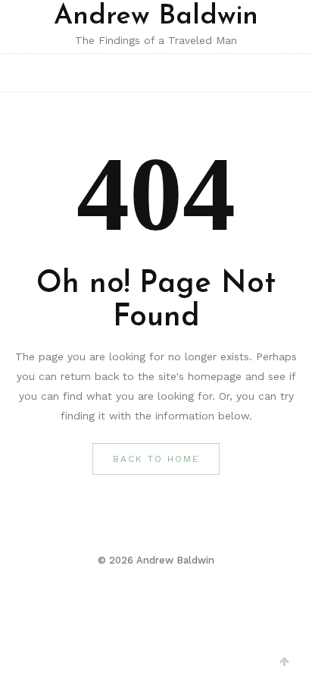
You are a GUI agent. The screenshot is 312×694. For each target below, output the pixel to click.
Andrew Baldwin (156, 16)
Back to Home (156, 459)
